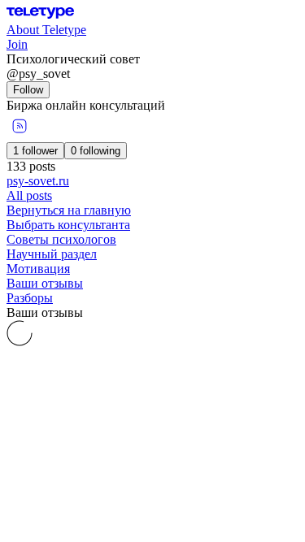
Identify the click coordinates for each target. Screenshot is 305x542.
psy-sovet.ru (38, 181)
